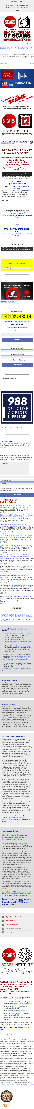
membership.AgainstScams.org (16, 659)
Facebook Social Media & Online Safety (15, 54)
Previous (4, 63)
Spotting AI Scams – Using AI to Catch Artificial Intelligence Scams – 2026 (15, 506)
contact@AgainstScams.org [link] (16, 1011)
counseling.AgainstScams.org (18, 656)
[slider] (28, 173)
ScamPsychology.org (15, 818)
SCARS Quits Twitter (7, 302)
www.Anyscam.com (20, 321)
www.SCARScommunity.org (19, 1004)
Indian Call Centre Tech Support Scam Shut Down (12, 618)
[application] (17, 174)
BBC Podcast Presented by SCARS (12, 615)
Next (31, 63)
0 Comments (3, 48)
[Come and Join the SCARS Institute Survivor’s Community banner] (17, 141)
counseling (17, 658)
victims (19, 714)
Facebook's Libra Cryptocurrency (25, 616)
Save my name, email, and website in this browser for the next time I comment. (16, 489)
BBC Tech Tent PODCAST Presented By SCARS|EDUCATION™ (16, 616)
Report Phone (18, 365)
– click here (16, 893)
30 (17, 225)
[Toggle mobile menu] (30, 44)
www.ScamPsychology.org (21, 646)
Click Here (16, 188)
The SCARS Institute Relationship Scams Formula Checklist (17, 212)
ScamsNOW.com (7, 819)
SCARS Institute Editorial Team (9, 515)
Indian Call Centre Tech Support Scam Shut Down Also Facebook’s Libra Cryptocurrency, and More (17, 249)
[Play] (4, 174)
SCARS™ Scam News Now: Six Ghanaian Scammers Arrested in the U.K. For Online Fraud (16, 556)
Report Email (17, 340)
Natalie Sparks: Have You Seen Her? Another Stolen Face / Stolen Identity (16, 537)
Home (2, 54)
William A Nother (5, 575)
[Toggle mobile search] (27, 44)
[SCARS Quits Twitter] (16, 282)
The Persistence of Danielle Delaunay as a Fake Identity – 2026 (16, 516)
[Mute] (25, 174)
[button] (17, 917)
